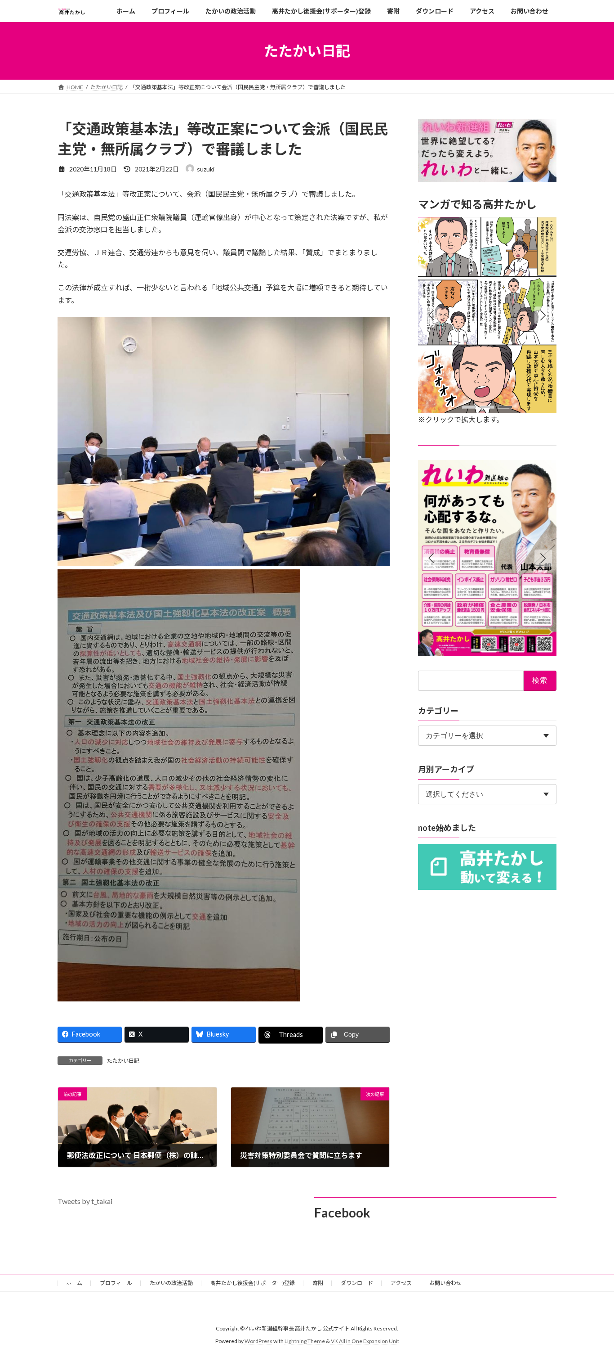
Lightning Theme (305, 1341)
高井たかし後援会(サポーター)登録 (252, 1283)
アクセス (401, 1283)
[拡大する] (544, 229)
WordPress (258, 1341)
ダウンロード (357, 1283)
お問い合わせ (445, 1283)
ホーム (74, 1283)
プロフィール (116, 1283)
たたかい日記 (123, 1060)
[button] (543, 315)
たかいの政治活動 (171, 1283)
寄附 (317, 1283)
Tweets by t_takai (85, 1201)
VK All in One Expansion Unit (365, 1341)
